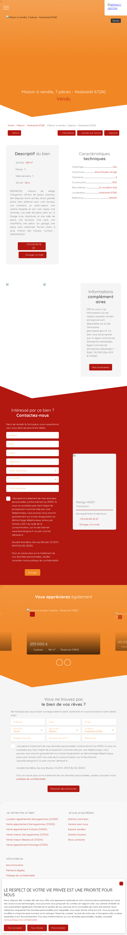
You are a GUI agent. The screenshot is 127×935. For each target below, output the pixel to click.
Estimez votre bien (78, 819)
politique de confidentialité (43, 560)
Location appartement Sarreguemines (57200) (32, 819)
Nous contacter (76, 839)
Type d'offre (18, 729)
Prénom (13, 435)
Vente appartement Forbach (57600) (26, 829)
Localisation (89, 729)
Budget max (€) (22, 738)
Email (11, 452)
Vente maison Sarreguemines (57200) (27, 834)
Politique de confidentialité (20, 875)
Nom (11, 444)
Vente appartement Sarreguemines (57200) (30, 824)
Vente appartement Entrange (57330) (27, 844)
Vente (11, 125)
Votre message (17, 488)
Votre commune (18, 470)
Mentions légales (15, 870)
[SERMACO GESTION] (116, 7)
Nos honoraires (14, 865)
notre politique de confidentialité (20, 919)
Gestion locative (77, 834)
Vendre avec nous (78, 824)
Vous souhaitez (14, 478)
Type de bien (54, 729)
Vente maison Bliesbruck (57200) (24, 839)
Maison (21, 125)
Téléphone (14, 461)
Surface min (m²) (58, 738)
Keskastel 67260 (36, 125)
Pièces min (90, 738)
